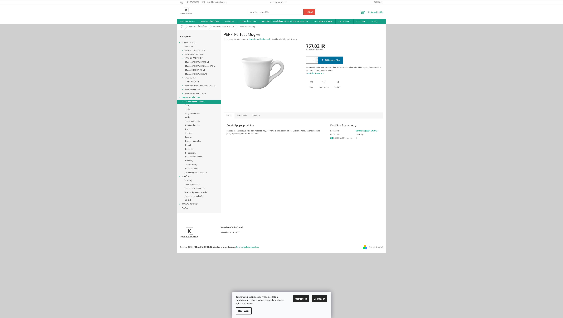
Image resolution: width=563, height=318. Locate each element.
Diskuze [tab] (256, 115)
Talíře (187, 109)
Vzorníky (188, 180)
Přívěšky (189, 160)
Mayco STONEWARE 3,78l (196, 74)
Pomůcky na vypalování (195, 188)
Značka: (284, 39)
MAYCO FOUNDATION (194, 54)
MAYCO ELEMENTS (192, 89)
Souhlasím (319, 298)
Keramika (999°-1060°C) (195, 101)
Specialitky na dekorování (196, 192)
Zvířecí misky (191, 164)
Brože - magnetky (193, 141)
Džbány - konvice (192, 125)
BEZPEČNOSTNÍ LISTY (278, 2)
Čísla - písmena (191, 168)
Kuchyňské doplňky (193, 156)
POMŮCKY (186, 176)
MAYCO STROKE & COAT (195, 50)
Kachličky (189, 149)
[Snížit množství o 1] (316, 61)
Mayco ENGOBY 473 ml (195, 70)
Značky (185, 208)
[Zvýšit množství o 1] (316, 58)
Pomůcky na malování (194, 196)
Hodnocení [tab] (242, 115)
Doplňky (188, 145)
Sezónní (188, 133)
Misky (187, 117)
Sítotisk (188, 200)
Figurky (188, 137)
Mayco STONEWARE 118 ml (197, 62)
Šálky (187, 105)
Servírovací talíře (192, 121)
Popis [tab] (229, 115)
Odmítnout (301, 298)
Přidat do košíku (332, 60)
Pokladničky (190, 152)
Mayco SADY (190, 46)
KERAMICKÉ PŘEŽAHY (191, 97)
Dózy (187, 129)
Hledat (309, 12)
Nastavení (243, 311)
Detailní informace (314, 73)
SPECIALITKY (190, 77)
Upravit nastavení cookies (247, 247)
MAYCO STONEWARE (194, 58)
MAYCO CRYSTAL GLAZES (195, 93)
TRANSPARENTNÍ (192, 81)
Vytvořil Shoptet (376, 247)
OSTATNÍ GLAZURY (190, 204)
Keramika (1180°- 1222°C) (196, 172)
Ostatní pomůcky (192, 184)
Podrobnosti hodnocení (259, 39)
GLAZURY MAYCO (189, 42)
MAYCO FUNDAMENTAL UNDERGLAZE (200, 85)
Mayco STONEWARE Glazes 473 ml (200, 66)
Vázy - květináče (192, 113)
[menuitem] (187, 21)
